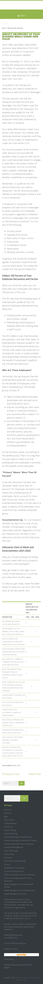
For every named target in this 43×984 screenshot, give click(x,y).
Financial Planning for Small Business (18, 837)
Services (7, 864)
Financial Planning (10, 833)
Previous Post (10, 774)
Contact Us (8, 827)
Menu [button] (23, 16)
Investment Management (13, 847)
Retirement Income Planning (15, 861)
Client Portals (9, 820)
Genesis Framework (32, 978)
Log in (25, 980)
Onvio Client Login (11, 851)
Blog (15, 766)
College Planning (10, 823)
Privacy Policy (9, 854)
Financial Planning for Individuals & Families (20, 840)
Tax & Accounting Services (14, 871)
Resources (8, 857)
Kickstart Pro (20, 978)
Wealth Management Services (15, 894)
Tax (18, 766)
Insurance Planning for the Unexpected (19, 844)
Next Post (35, 774)
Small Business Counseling (14, 868)
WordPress (19, 980)
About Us (7, 813)
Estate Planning (10, 830)
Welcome (7, 809)
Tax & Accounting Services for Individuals (19, 874)
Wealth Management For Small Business (19, 890)
